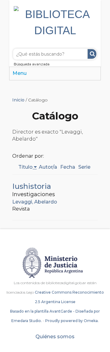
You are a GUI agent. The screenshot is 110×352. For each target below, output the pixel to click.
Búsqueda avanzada (32, 64)
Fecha (67, 167)
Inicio (18, 100)
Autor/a (48, 167)
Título (25, 167)
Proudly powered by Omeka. (72, 320)
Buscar (92, 54)
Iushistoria (31, 186)
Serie (84, 167)
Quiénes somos (55, 336)
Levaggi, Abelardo (34, 202)
